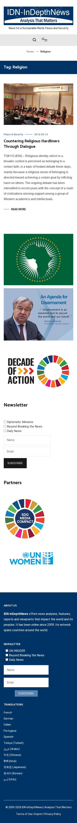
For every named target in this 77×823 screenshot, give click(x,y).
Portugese (10, 730)
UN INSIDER (17, 651)
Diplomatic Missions (20, 422)
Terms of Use (24, 813)
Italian (7, 724)
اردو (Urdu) (10, 779)
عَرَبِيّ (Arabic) (12, 748)
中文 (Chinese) (12, 754)
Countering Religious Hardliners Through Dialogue (31, 144)
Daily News (14, 431)
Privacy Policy (52, 813)
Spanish (8, 736)
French (8, 712)
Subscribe (15, 463)
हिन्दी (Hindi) (10, 761)
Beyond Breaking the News (24, 426)
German (8, 718)
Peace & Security (13, 134)
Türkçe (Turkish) (14, 742)
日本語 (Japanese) (15, 767)
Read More (18, 209)
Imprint (38, 813)
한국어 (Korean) (13, 773)
